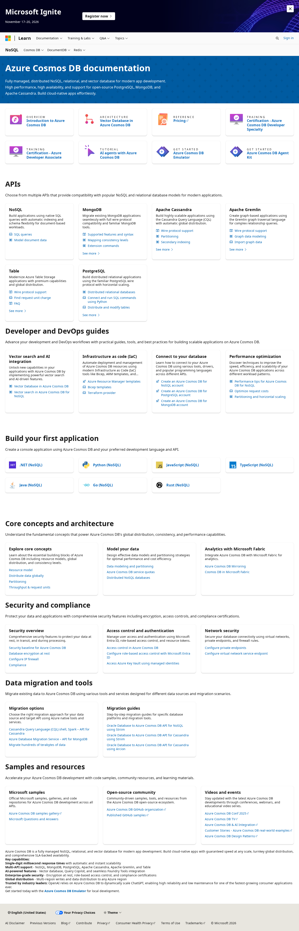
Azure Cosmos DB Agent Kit (268, 155)
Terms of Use (170, 923)
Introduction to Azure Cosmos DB (45, 122)
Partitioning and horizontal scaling (260, 397)
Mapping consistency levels (108, 240)
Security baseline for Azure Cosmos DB (37, 648)
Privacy (102, 923)
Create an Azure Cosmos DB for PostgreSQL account (184, 393)
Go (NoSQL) (103, 485)
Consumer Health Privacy (134, 923)
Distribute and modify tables (109, 307)
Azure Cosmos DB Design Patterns (230, 836)
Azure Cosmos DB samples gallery (34, 813)
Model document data (30, 240)
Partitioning (169, 236)
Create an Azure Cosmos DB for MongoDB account (184, 403)
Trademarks (194, 923)
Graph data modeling (250, 236)
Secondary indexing (175, 242)
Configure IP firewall (24, 659)
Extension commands (103, 246)
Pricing (179, 120)
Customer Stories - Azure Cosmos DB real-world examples (247, 830)
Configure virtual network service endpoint (236, 653)
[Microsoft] (8, 38)
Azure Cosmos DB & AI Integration (230, 825)
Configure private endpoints (225, 648)
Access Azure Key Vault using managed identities (143, 663)
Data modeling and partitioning (130, 566)
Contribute (84, 923)
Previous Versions (43, 923)
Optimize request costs (252, 391)
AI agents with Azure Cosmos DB (118, 155)
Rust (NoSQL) (177, 485)
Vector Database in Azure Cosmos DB (116, 122)
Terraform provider (102, 393)
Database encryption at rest (29, 653)
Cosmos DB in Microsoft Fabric (227, 572)
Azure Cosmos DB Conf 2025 (225, 813)
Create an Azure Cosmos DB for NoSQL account (184, 383)
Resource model (21, 570)
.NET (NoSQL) (30, 465)
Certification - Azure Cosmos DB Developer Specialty (266, 125)
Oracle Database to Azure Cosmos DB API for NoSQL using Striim (145, 727)
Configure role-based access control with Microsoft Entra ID (148, 655)
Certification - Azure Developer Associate (44, 155)
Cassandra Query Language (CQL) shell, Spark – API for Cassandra (49, 731)
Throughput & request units (29, 587)
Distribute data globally (26, 576)
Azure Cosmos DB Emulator (188, 155)
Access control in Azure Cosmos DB (132, 648)
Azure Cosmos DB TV (220, 819)
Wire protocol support (177, 231)
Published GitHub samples (126, 815)
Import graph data (248, 242)
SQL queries (23, 234)
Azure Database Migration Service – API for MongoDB (48, 739)
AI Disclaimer (15, 923)
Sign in (288, 38)
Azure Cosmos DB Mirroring (225, 566)
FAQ (17, 303)
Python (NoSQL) (107, 465)
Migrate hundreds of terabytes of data (37, 745)
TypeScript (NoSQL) (256, 465)
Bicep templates (99, 387)
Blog (64, 923)
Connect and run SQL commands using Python (112, 300)
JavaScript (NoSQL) (182, 465)
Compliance (17, 665)
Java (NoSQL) (30, 485)
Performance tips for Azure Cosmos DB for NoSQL (261, 383)
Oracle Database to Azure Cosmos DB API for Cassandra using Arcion (148, 747)
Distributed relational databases (111, 292)
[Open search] (277, 38)
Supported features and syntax (110, 234)
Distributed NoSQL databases (128, 578)
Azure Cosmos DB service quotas (131, 572)
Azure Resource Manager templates (114, 381)
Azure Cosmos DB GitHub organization (135, 809)
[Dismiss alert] (290, 8)
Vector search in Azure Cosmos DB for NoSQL (42, 394)
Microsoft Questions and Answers (33, 819)
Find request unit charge (32, 298)
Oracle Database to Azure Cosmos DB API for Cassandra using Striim (148, 737)
